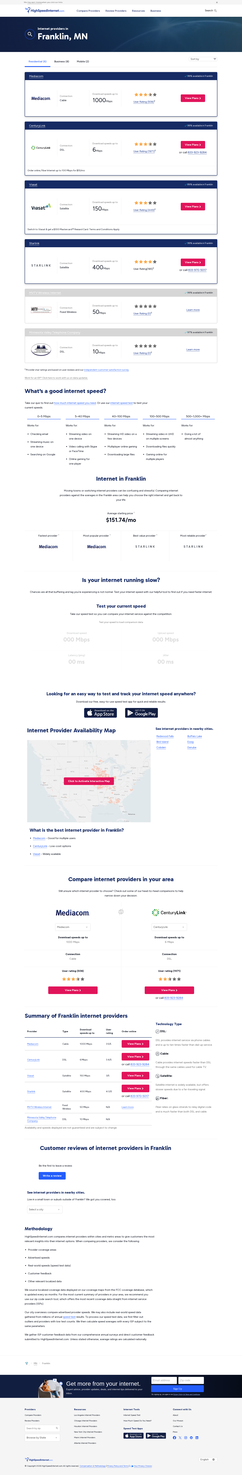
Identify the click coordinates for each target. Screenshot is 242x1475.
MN (35, 1363)
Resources (138, 10)
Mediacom (36, 76)
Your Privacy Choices (143, 1466)
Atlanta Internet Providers (85, 1443)
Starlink (34, 243)
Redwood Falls (165, 736)
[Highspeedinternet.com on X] (180, 1438)
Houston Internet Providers (85, 1426)
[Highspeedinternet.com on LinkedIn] (197, 1438)
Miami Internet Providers (84, 1437)
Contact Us (178, 1426)
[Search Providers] (56, 1428)
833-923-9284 (197, 152)
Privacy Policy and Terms (118, 1466)
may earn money (34, 2)
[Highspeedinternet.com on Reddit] (191, 1438)
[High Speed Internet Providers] (44, 10)
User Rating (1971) (144, 151)
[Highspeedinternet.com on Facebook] (174, 1438)
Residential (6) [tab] (37, 61)
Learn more (193, 309)
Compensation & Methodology (93, 1466)
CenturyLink (37, 125)
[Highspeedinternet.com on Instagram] (185, 1438)
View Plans (190, 98)
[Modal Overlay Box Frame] (121, 1386)
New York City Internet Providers (88, 1432)
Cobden (161, 747)
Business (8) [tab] (61, 61)
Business (155, 10)
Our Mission (178, 1421)
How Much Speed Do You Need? (137, 1421)
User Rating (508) (143, 101)
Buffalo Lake (194, 736)
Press (175, 1432)
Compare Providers (88, 10)
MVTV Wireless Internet (45, 293)
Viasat (33, 184)
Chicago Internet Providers (85, 1421)
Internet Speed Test (131, 1415)
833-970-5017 (197, 270)
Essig (190, 741)
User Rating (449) (144, 210)
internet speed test (121, 402)
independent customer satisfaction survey (106, 369)
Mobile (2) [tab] (83, 61)
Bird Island (162, 741)
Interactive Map (89, 781)
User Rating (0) (142, 313)
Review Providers (116, 10)
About (175, 1415)
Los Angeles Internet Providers (87, 1415)
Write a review (52, 1175)
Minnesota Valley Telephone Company (54, 332)
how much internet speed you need (75, 402)
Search (209, 10)
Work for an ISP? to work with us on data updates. (56, 378)
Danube (191, 747)
